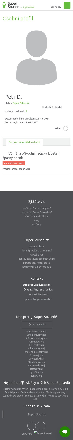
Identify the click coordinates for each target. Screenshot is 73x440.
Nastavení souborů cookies (36, 267)
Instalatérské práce (40, 388)
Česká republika (37, 324)
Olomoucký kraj (36, 348)
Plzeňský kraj (36, 355)
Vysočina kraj (36, 372)
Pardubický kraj (36, 341)
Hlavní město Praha (36, 331)
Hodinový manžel (12, 388)
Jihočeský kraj (36, 358)
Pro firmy (36, 224)
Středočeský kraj (36, 362)
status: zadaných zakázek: (33, 107)
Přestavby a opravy (56, 392)
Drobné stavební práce (32, 392)
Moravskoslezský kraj (36, 351)
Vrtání (25, 388)
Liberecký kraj (36, 345)
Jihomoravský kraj (36, 334)
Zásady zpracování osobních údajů (37, 258)
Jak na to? (56, 6)
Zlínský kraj (36, 375)
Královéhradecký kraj (37, 338)
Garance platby (36, 246)
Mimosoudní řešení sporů (36, 263)
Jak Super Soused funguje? (36, 208)
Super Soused (37, 414)
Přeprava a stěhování (35, 395)
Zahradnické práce (13, 395)
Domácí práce (12, 392)
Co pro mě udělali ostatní (24, 142)
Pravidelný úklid (59, 388)
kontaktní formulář (38, 294)
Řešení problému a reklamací (37, 250)
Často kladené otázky (36, 216)
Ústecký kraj (36, 369)
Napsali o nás (36, 254)
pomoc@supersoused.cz (38, 299)
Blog (36, 220)
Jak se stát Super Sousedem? (36, 212)
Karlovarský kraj (36, 365)
